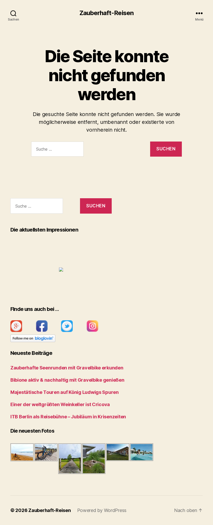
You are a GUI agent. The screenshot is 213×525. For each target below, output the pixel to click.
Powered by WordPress (102, 510)
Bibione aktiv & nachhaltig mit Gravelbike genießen (67, 380)
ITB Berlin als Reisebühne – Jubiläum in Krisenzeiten (68, 416)
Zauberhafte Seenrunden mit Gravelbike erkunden (66, 367)
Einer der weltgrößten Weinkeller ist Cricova (60, 404)
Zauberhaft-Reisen (106, 13)
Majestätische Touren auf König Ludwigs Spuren (64, 392)
